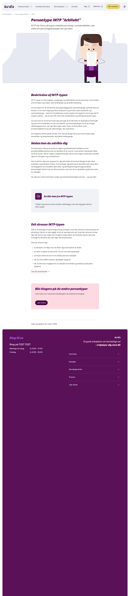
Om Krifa (73, 354)
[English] (125, 6)
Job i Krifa (73, 385)
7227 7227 (25, 344)
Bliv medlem (113, 6)
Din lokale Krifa (75, 369)
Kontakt (72, 362)
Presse (72, 377)
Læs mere (41, 303)
